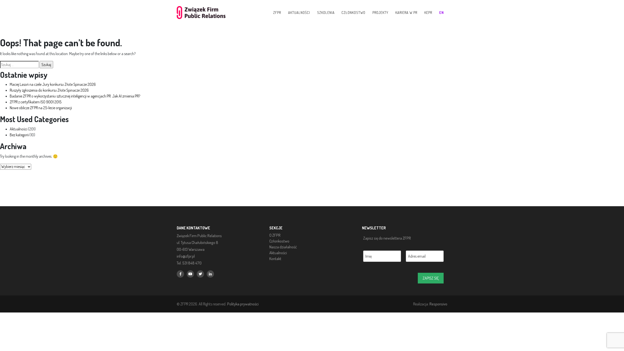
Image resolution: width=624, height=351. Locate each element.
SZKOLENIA (326, 12)
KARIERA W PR (406, 12)
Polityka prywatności (243, 303)
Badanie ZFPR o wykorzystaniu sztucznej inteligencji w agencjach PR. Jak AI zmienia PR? (75, 96)
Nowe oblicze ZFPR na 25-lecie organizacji (41, 107)
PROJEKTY (380, 12)
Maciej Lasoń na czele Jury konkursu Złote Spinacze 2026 (53, 84)
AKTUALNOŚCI (299, 12)
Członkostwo (279, 241)
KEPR (428, 12)
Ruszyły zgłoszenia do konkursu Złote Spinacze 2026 (49, 90)
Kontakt (275, 258)
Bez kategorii (19, 134)
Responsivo (438, 303)
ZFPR (277, 12)
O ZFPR (275, 235)
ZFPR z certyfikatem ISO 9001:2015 (35, 101)
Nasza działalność (283, 246)
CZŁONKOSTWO (353, 12)
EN (441, 12)
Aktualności (18, 129)
